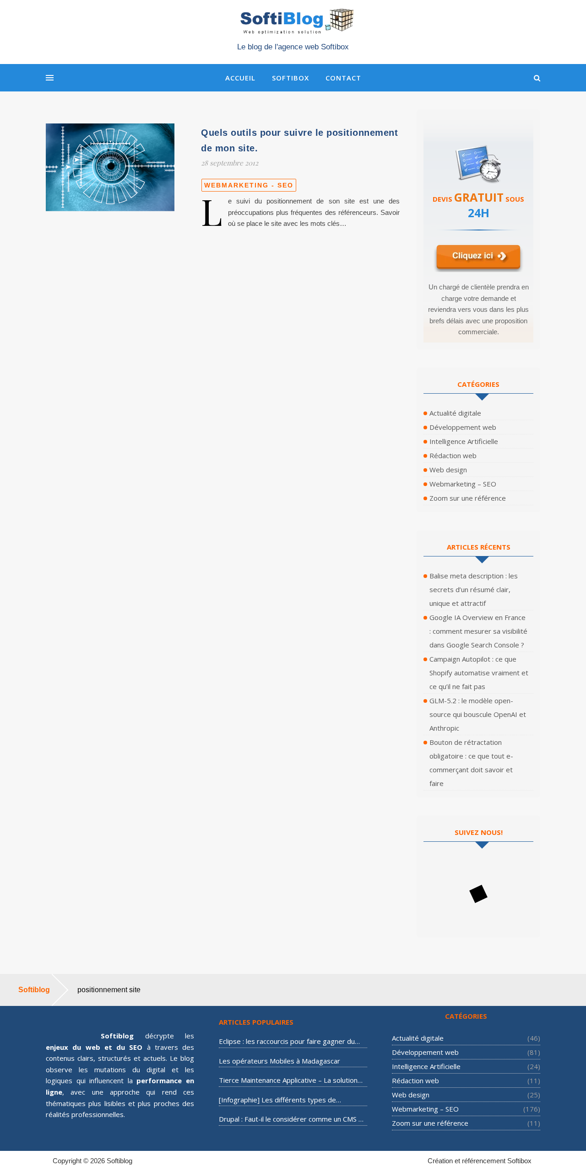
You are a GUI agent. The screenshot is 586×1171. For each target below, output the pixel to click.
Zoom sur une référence (467, 498)
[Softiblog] (293, 26)
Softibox (290, 77)
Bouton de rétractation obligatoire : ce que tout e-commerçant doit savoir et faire (471, 763)
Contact (343, 77)
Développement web (462, 427)
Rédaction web (453, 455)
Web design (448, 469)
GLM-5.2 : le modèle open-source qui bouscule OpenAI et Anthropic (477, 714)
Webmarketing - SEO (248, 185)
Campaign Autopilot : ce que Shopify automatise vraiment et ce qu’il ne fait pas (478, 672)
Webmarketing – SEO (462, 483)
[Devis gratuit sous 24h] (478, 160)
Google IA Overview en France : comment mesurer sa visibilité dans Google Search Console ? (478, 631)
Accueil (240, 77)
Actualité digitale (455, 412)
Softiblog (119, 1161)
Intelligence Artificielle (463, 441)
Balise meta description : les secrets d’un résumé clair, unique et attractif (473, 589)
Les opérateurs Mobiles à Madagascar (279, 1060)
